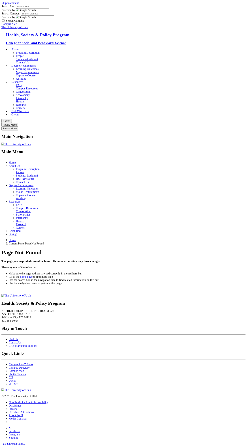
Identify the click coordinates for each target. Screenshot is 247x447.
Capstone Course (25, 195)
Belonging (15, 230)
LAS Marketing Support (23, 345)
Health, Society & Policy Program (37, 35)
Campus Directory (19, 367)
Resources (17, 81)
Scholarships (23, 94)
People (20, 55)
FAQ (19, 85)
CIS (11, 377)
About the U (16, 415)
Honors (20, 101)
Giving (15, 114)
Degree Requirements (23, 65)
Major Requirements (27, 72)
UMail (12, 380)
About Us (14, 165)
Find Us (13, 339)
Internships (22, 98)
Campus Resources (27, 88)
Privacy (13, 408)
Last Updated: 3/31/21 (14, 443)
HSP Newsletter (25, 178)
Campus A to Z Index (21, 364)
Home (12, 162)
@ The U (14, 383)
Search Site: (8, 6)
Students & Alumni (27, 175)
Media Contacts (18, 418)
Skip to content (10, 3)
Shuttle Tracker (17, 374)
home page (26, 276)
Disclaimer (15, 405)
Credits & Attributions (21, 412)
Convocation (23, 91)
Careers (20, 227)
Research (21, 224)
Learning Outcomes (27, 68)
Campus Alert (9, 23)
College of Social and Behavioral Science (36, 43)
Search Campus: (10, 13)
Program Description (28, 52)
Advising (21, 198)
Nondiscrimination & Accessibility (28, 402)
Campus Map (16, 370)
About (15, 49)
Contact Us (22, 182)
